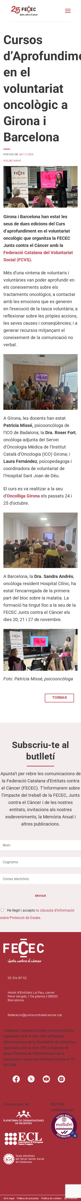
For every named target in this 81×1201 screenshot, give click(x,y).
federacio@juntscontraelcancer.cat (35, 1015)
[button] (67, 10)
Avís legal (9, 1198)
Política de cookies (51, 1198)
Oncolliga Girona (23, 496)
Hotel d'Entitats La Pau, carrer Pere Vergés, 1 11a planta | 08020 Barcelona (33, 996)
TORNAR (59, 698)
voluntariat (12, 160)
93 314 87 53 (17, 978)
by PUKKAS (70, 1198)
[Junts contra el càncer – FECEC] (24, 10)
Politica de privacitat (27, 1198)
